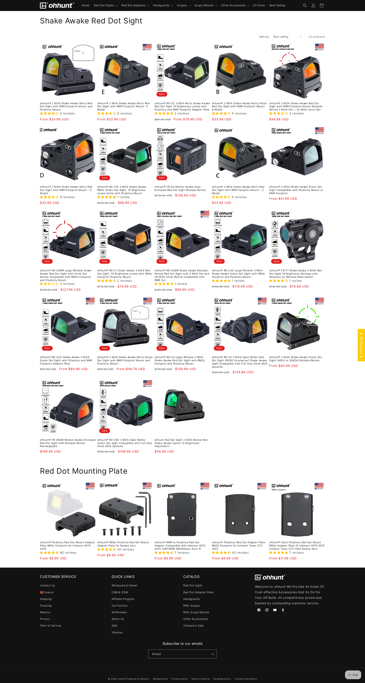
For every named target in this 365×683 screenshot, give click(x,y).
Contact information (246, 678)
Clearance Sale (193, 625)
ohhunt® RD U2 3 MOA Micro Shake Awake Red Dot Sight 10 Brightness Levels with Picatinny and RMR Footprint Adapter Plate (182, 106)
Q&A (114, 625)
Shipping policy (222, 678)
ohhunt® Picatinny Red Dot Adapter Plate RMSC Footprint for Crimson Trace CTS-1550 (238, 545)
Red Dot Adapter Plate (198, 592)
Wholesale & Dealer (124, 585)
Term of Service (50, 625)
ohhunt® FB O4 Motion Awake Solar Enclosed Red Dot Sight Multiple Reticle (180, 188)
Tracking (46, 605)
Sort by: (264, 36)
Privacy (45, 619)
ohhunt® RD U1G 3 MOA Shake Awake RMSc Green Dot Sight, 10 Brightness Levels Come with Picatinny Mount (121, 190)
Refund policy (160, 678)
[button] (105, 5)
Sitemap (117, 632)
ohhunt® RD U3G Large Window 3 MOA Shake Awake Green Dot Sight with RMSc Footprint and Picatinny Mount (238, 273)
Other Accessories (195, 619)
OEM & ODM (120, 592)
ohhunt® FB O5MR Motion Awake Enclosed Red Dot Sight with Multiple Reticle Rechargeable (67, 443)
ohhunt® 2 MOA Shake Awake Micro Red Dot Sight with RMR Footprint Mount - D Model (66, 190)
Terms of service (200, 678)
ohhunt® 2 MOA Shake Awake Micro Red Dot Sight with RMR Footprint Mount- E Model (123, 106)
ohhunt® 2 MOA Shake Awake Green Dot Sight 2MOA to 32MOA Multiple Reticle (295, 359)
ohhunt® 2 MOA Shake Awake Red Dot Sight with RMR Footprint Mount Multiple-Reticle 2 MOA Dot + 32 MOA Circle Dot (296, 106)
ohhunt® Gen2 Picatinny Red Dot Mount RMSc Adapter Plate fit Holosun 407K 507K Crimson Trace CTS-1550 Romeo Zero (297, 545)
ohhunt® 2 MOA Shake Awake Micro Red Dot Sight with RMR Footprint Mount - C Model (238, 190)
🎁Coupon (47, 592)
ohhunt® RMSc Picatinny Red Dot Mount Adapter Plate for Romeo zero (123, 544)
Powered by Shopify (137, 678)
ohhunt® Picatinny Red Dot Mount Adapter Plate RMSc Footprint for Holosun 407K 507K (67, 545)
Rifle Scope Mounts (196, 612)
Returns (45, 612)
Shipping (46, 598)
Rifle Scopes (191, 605)
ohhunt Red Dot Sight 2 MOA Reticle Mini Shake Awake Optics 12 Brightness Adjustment (181, 443)
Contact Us (47, 585)
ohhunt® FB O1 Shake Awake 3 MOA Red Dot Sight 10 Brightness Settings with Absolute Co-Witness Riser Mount (295, 273)
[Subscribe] (212, 654)
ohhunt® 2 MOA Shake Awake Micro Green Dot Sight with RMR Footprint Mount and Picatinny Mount (125, 360)
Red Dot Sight (192, 585)
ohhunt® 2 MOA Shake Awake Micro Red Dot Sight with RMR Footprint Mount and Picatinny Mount (66, 106)
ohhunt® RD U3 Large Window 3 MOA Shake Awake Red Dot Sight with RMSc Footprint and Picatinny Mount (180, 360)
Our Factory (120, 605)
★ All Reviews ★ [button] (361, 345)
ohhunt (122, 678)
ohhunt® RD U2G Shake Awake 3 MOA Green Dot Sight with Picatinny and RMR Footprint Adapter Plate (66, 360)
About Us (118, 619)
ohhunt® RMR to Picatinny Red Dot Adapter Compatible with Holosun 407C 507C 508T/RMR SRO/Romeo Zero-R (180, 545)
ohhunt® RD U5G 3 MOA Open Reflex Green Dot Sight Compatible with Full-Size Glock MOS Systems (124, 443)
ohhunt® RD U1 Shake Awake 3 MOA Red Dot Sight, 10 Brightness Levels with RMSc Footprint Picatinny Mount (124, 273)
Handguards (191, 598)
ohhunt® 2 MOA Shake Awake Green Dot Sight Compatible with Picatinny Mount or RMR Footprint (296, 190)
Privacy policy (179, 678)
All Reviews (119, 612)
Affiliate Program (123, 598)
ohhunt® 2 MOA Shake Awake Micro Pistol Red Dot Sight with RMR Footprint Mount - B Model (239, 106)
